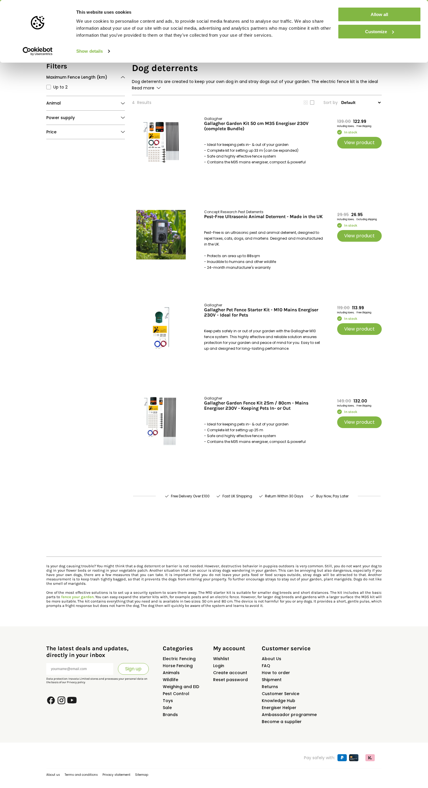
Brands (170, 715)
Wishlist (221, 659)
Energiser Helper (279, 708)
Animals (171, 673)
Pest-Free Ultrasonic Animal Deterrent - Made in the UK (263, 216)
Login (218, 666)
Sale (167, 708)
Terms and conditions (81, 775)
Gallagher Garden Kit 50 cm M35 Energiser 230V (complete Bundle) (256, 126)
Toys (168, 701)
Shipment (272, 680)
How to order (276, 673)
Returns (270, 687)
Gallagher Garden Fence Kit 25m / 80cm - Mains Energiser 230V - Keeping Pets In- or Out (256, 405)
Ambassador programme (289, 715)
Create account (230, 673)
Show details (89, 51)
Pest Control (176, 694)
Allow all (379, 14)
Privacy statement (116, 775)
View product (359, 142)
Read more (143, 88)
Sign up (133, 668)
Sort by (330, 102)
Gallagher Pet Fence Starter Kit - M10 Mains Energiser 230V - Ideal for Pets (261, 312)
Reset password (230, 680)
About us (53, 775)
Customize (376, 31)
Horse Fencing (178, 666)
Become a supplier (282, 722)
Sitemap (141, 775)
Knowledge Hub (278, 701)
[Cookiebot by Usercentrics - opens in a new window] (37, 51)
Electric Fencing (179, 659)
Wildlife (170, 680)
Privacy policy (76, 682)
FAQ (266, 666)
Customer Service (280, 694)
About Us (271, 659)
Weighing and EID (181, 687)
